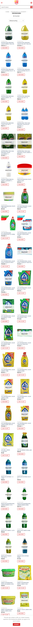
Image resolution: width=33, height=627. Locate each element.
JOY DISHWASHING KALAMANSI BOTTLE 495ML (8, 233)
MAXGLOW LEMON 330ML (23, 530)
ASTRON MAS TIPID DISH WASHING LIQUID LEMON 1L (24, 151)
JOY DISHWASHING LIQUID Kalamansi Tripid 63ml (24, 343)
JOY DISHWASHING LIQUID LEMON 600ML (24, 424)
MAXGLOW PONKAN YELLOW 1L (6, 556)
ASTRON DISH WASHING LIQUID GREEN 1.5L (7, 97)
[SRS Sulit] (16, 2)
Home (7, 12)
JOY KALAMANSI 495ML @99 (24, 450)
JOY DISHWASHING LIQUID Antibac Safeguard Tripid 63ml (24, 261)
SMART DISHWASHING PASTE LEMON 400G (7, 610)
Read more (5, 47)
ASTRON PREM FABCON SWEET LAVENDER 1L (7, 180)
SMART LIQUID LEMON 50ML (24, 609)
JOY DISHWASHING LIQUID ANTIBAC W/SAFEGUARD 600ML (8, 289)
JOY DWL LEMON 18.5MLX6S (5, 450)
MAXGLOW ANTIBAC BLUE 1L (24, 477)
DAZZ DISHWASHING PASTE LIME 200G (8, 206)
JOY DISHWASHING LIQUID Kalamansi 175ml (24, 288)
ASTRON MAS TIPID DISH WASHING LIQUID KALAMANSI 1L (7, 152)
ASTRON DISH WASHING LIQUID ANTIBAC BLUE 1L (23, 70)
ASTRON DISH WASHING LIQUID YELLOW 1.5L (23, 97)
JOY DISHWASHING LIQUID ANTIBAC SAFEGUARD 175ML (24, 234)
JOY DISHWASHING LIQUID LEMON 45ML (24, 397)
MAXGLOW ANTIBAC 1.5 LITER (7, 477)
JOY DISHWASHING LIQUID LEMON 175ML (8, 370)
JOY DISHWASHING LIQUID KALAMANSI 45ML (8, 343)
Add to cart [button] (21, 211)
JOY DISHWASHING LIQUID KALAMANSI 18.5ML (8, 316)
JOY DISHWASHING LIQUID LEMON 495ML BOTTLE (8, 424)
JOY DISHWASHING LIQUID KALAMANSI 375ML (24, 316)
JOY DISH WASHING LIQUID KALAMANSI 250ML (24, 206)
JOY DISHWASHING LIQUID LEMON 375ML (8, 397)
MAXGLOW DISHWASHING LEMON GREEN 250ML (24, 504)
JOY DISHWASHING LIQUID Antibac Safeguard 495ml (8, 261)
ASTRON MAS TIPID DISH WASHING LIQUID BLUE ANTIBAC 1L (23, 124)
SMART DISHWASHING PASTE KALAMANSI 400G (7, 583)
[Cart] (31, 2)
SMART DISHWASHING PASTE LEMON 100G (23, 583)
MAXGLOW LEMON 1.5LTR (7, 530)
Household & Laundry (18, 12)
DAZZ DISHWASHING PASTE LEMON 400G (24, 180)
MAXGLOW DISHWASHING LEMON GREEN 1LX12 (7, 504)
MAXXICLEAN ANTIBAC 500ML (23, 556)
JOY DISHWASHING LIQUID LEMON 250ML (24, 370)
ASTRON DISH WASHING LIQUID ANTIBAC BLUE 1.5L (8, 70)
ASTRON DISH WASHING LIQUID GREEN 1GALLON (7, 43)
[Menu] (2, 3)
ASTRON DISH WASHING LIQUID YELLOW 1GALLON (24, 43)
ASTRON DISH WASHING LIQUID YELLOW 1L (7, 123)
